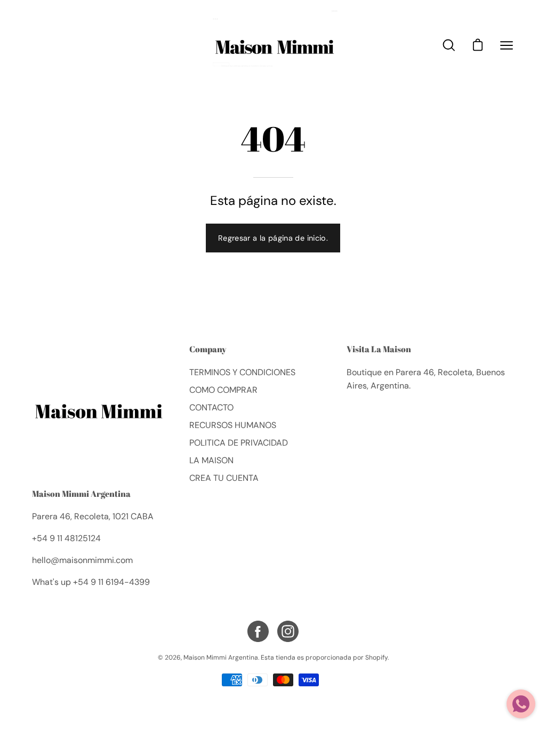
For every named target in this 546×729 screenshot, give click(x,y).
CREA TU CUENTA (224, 478)
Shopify (376, 657)
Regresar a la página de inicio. (273, 238)
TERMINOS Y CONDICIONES (242, 372)
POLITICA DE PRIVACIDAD (238, 442)
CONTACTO (211, 407)
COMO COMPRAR (223, 389)
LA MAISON (211, 460)
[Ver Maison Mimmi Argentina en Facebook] (258, 631)
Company (208, 349)
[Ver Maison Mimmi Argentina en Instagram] (288, 631)
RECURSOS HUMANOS (232, 425)
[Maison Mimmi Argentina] (273, 45)
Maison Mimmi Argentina (81, 493)
